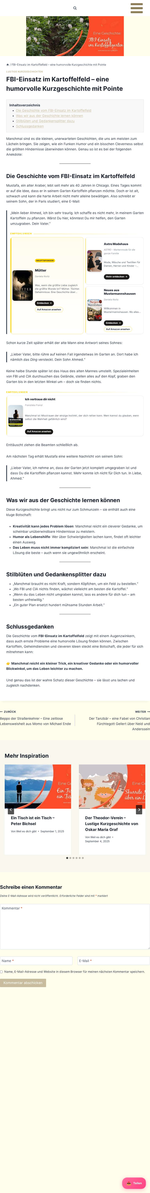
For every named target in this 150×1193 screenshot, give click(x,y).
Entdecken (44, 303)
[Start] (7, 64)
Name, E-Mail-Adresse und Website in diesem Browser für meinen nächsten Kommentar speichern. (74, 971)
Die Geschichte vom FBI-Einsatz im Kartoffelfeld (53, 110)
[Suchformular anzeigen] (75, 8)
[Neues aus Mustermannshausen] (114, 310)
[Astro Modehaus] (114, 260)
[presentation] (38, 786)
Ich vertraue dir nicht (40, 399)
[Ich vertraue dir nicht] (75, 416)
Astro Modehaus (116, 244)
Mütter (40, 270)
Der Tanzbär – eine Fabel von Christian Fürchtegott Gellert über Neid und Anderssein (119, 720)
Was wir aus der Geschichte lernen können (49, 116)
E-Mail (85, 961)
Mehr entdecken (116, 276)
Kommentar (12, 908)
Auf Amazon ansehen (49, 309)
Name (8, 961)
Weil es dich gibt (26, 831)
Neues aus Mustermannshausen (120, 292)
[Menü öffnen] (136, 8)
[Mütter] (47, 285)
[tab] (67, 858)
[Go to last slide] (11, 809)
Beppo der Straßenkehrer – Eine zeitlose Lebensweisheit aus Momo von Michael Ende (35, 718)
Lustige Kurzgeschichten (24, 71)
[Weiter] (139, 809)
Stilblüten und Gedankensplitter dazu (45, 121)
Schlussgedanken (30, 126)
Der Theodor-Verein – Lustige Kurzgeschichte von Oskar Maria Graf (111, 824)
